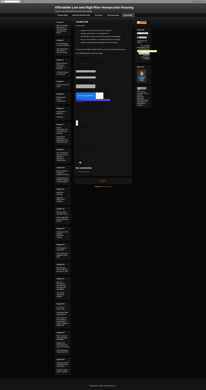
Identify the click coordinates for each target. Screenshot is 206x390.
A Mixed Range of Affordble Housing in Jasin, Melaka (63, 179)
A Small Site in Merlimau (61, 112)
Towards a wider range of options (62, 370)
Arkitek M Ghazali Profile (81, 15)
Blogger (113, 386)
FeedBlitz (146, 59)
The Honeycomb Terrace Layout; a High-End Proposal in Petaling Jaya (62, 156)
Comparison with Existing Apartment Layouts (62, 234)
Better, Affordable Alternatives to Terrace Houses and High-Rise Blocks (62, 29)
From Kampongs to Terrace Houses (63, 44)
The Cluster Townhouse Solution (60, 294)
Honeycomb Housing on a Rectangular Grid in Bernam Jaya (62, 139)
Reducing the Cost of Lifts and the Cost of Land (62, 269)
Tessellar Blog (62, 15)
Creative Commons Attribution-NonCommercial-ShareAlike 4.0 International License (142, 100)
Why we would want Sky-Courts (62, 213)
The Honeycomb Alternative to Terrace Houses (62, 50)
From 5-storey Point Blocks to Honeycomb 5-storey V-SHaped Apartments (62, 321)
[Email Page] (80, 162)
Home (103, 181)
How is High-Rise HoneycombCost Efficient (62, 219)
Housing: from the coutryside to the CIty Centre (63, 364)
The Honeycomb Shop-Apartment (62, 351)
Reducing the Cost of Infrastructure (61, 99)
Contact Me (128, 15)
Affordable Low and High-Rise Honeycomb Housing (94, 7)
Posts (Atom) (107, 186)
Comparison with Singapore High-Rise (62, 255)
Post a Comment (84, 171)
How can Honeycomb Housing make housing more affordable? (61, 285)
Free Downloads (113, 15)
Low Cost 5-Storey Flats (61, 308)
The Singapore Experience (62, 249)
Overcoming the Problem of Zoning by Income (63, 172)
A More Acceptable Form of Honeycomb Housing (62, 130)
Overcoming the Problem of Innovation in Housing (62, 65)
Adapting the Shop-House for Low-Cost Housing (63, 344)
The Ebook (99, 15)
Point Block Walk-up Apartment (62, 313)
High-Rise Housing (60, 193)
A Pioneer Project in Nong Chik (62, 73)
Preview (146, 55)
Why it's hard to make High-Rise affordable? (62, 337)
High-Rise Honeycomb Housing (61, 199)
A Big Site (60, 117)
